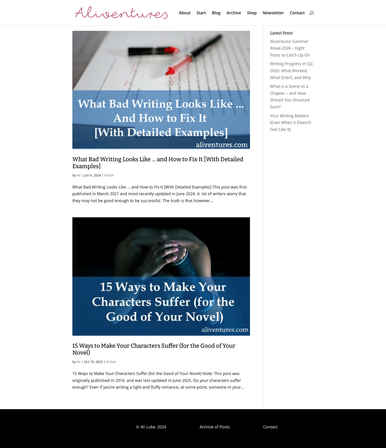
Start (201, 13)
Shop (252, 13)
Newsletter (273, 13)
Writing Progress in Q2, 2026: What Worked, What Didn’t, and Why (292, 70)
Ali (79, 175)
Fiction (109, 175)
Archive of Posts (215, 426)
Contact (297, 13)
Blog (216, 13)
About (185, 13)
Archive (234, 13)
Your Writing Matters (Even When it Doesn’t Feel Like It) (290, 122)
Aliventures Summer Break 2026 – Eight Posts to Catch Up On (290, 48)
